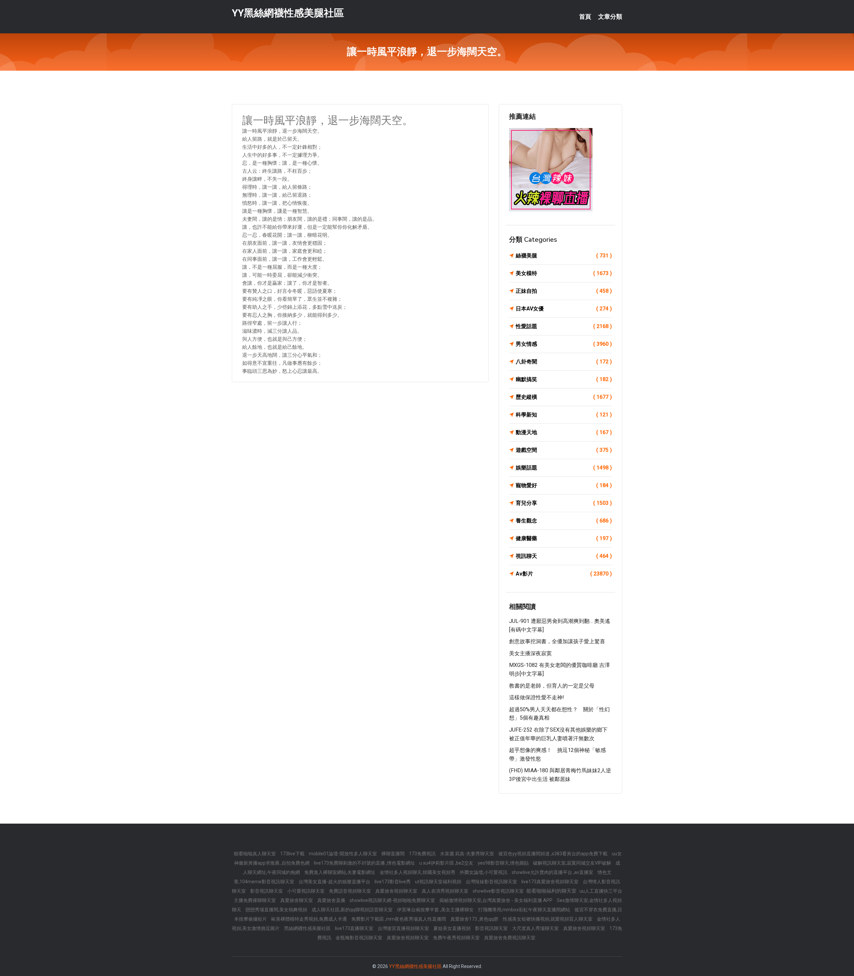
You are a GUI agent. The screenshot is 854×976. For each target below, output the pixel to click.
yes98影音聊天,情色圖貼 (504, 863)
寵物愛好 (564, 485)
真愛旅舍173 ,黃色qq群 (474, 919)
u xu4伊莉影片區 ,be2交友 (446, 863)
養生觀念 (564, 521)
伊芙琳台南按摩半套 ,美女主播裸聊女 (436, 909)
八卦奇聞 (564, 361)
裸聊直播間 (393, 853)
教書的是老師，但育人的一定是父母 (551, 686)
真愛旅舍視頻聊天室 (396, 891)
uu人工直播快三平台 (600, 891)
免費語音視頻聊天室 (350, 891)
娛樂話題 (564, 467)
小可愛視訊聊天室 (306, 891)
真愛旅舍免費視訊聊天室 (509, 937)
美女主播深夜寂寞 (530, 653)
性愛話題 (564, 326)
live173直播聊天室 (354, 928)
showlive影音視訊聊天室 (499, 891)
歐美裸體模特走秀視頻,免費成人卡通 (309, 919)
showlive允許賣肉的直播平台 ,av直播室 (553, 872)
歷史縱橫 (564, 397)
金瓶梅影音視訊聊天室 (359, 937)
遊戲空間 (564, 450)
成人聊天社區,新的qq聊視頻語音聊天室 (353, 909)
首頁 (585, 16)
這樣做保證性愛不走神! (536, 697)
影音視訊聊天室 (267, 891)
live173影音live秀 (393, 881)
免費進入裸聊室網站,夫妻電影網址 (340, 872)
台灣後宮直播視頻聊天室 (404, 928)
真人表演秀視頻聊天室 (445, 891)
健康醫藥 (564, 538)
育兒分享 (564, 503)
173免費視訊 (423, 853)
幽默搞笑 (564, 379)
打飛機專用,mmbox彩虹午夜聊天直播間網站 (524, 909)
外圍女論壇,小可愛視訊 (484, 872)
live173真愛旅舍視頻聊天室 (550, 881)
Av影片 (564, 574)
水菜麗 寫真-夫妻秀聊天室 (467, 853)
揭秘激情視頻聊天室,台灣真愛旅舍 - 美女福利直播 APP (496, 900)
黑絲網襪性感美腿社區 (308, 928)
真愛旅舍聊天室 (297, 900)
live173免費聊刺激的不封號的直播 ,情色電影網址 (365, 863)
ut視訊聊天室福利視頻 (438, 881)
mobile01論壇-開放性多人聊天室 (343, 853)
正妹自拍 (564, 291)
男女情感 (564, 344)
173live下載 (293, 853)
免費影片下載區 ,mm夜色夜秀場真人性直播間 (399, 919)
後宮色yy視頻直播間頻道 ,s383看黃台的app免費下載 (553, 853)
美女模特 (564, 273)
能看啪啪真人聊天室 (255, 853)
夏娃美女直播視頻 (452, 928)
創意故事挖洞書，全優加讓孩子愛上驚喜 (557, 641)
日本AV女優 (564, 308)
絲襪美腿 (564, 255)
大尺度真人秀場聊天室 (536, 928)
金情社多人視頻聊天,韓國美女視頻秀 (418, 872)
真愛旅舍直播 (331, 900)
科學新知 (564, 414)
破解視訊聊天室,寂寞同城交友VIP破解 (572, 863)
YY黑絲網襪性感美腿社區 (288, 13)
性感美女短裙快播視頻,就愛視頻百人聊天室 (548, 919)
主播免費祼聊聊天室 (255, 900)
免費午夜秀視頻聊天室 (457, 937)
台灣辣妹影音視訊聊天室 (492, 881)
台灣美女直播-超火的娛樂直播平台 (335, 881)
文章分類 (610, 16)
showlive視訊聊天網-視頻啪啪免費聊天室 (393, 900)
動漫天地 (564, 432)
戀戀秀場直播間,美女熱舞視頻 (277, 909)
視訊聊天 (564, 556)
